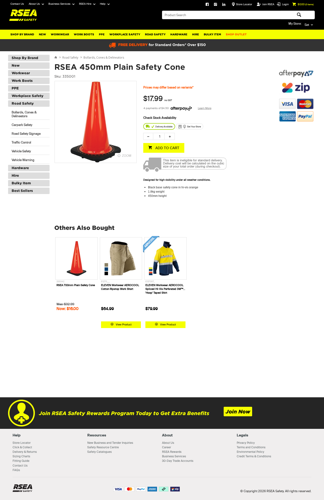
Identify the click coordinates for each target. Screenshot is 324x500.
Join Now (238, 412)
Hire (195, 34)
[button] (296, 147)
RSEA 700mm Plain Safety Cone (75, 285)
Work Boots (84, 34)
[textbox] (221, 15)
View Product (124, 324)
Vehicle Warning (23, 160)
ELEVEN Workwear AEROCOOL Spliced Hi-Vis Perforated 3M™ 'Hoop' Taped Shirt (164, 288)
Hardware (178, 34)
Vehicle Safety (21, 151)
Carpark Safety (22, 125)
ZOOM (126, 155)
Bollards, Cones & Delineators (24, 114)
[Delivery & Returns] (185, 170)
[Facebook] (207, 4)
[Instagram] (215, 4)
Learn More (204, 108)
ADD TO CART (166, 148)
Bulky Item (212, 34)
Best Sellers (22, 191)
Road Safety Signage (26, 133)
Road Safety (155, 34)
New (42, 34)
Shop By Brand (22, 34)
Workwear (60, 34)
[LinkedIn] (224, 4)
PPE (102, 34)
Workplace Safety (124, 34)
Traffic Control (21, 142)
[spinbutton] (159, 136)
